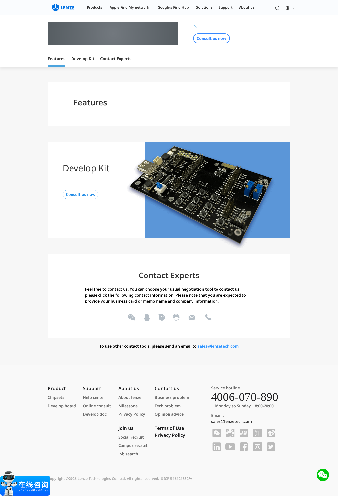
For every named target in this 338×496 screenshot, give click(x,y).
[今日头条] (243, 433)
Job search (128, 454)
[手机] (208, 317)
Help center (94, 397)
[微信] (131, 317)
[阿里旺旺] (161, 317)
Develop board (62, 406)
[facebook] (243, 447)
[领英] (216, 447)
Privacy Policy (131, 414)
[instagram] (257, 447)
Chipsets (56, 397)
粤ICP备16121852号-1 (177, 478)
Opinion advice (169, 414)
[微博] (270, 433)
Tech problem (168, 406)
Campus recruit (133, 445)
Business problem (172, 397)
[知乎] (257, 433)
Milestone (128, 406)
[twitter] (270, 447)
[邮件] (192, 317)
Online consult (97, 406)
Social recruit (131, 437)
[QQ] (146, 317)
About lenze (129, 397)
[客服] (176, 317)
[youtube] (229, 447)
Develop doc (95, 414)
